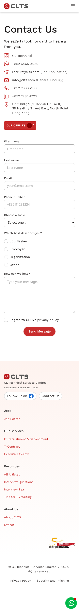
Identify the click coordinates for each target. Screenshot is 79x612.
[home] (18, 6)
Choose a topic (14, 215)
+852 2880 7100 (24, 88)
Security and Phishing (53, 580)
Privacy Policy (20, 580)
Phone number (14, 197)
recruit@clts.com (26, 72)
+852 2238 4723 (24, 96)
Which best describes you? (23, 233)
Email (8, 178)
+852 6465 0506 (25, 64)
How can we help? (17, 273)
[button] (73, 6)
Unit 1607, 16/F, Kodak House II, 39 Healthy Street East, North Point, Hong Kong (40, 108)
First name (11, 141)
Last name (11, 160)
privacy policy (48, 320)
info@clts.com (23, 80)
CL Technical (22, 56)
